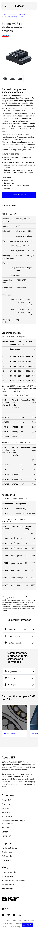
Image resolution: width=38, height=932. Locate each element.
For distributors (8, 884)
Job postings (7, 889)
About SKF (6, 800)
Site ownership (7, 923)
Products (12, 14)
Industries (6, 812)
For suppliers (7, 876)
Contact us (7, 860)
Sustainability (8, 816)
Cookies (4, 927)
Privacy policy (29, 920)
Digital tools (7, 852)
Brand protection (9, 872)
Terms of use (17, 920)
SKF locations (8, 856)
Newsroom (7, 836)
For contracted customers (13, 880)
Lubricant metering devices (13, 17)
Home (4, 14)
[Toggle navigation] (5, 6)
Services (5, 808)
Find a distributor (19, 195)
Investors (6, 828)
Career (5, 832)
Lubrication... (22, 14)
